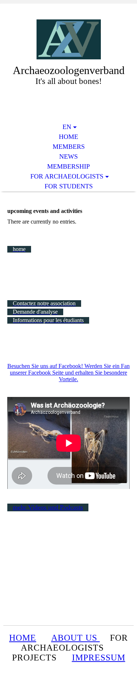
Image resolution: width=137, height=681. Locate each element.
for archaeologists (66, 176)
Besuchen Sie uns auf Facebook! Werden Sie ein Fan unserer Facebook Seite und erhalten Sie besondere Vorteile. (68, 372)
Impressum (98, 657)
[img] (68, 39)
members (69, 146)
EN (66, 126)
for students (69, 186)
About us (75, 638)
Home (68, 136)
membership (68, 166)
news (68, 156)
